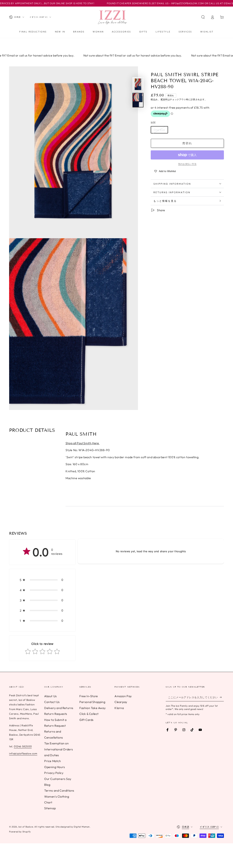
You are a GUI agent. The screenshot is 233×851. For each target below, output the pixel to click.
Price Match (52, 761)
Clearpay (120, 702)
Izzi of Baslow (25, 826)
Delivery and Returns (58, 708)
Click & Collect (89, 714)
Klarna (119, 708)
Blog (47, 784)
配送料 (164, 99)
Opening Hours (54, 767)
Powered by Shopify (20, 831)
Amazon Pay (123, 696)
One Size (159, 129)
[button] (203, 17)
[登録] (222, 697)
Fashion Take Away (92, 708)
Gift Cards (86, 720)
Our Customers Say (57, 779)
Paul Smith (84, 443)
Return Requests (55, 714)
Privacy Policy (53, 773)
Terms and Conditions (59, 790)
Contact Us (52, 702)
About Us (50, 696)
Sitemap (50, 808)
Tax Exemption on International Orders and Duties (58, 749)
